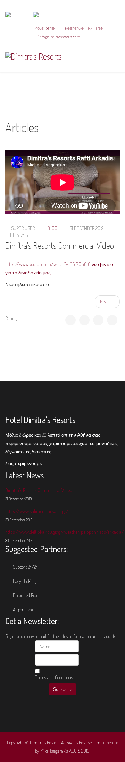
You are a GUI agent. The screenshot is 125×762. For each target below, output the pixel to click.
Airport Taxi (22, 609)
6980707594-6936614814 (84, 28)
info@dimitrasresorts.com (59, 36)
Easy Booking (24, 581)
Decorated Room (26, 595)
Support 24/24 (25, 567)
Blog (52, 228)
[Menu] (117, 56)
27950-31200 (45, 28)
